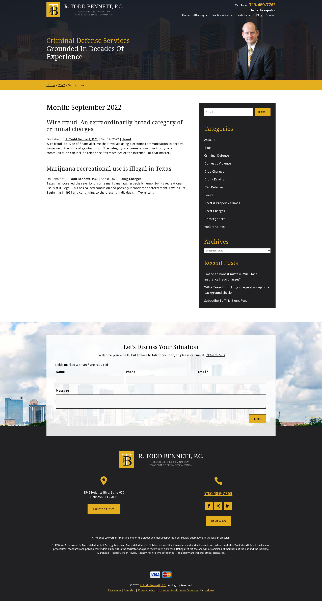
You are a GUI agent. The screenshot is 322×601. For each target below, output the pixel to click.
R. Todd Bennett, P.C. (81, 139)
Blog (259, 15)
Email (203, 372)
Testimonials (244, 15)
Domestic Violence (217, 163)
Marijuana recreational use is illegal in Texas (108, 168)
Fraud (126, 139)
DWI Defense (213, 187)
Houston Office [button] (104, 509)
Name (60, 372)
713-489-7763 (262, 5)
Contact (271, 15)
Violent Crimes (214, 227)
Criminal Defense (216, 155)
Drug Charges (131, 179)
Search (262, 112)
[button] (318, 576)
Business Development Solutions (178, 590)
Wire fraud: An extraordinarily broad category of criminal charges (114, 125)
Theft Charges (214, 211)
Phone (130, 372)
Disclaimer (114, 590)
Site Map (129, 590)
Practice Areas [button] (220, 15)
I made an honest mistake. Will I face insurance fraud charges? (230, 276)
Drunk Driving (214, 179)
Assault (209, 140)
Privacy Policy (146, 590)
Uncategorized (215, 219)
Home (186, 15)
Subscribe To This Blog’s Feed (226, 300)
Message (62, 390)
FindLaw (209, 590)
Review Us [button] (218, 521)
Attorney (198, 15)
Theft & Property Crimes (222, 203)
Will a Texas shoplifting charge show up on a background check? (236, 290)
